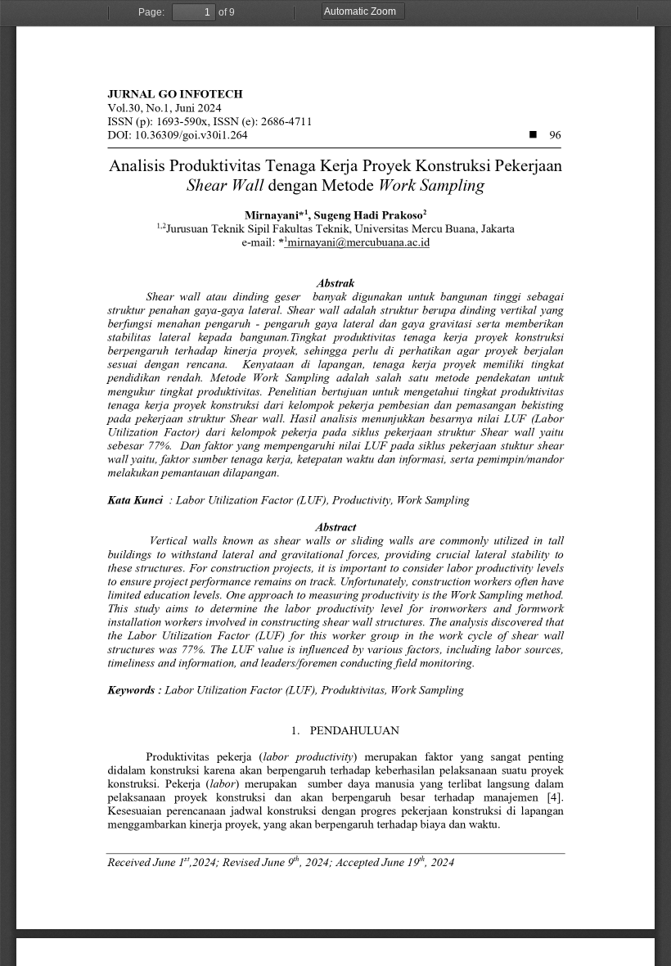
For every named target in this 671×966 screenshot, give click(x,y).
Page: (151, 12)
